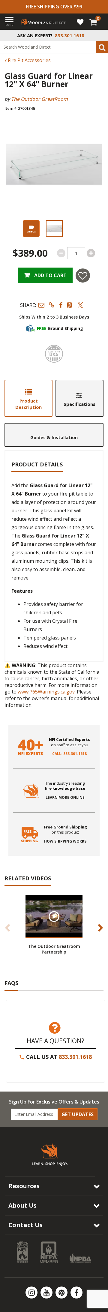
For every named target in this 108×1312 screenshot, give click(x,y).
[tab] (28, 398)
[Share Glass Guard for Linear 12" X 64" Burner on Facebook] (60, 305)
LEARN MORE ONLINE (65, 797)
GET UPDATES (78, 1114)
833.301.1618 (75, 1056)
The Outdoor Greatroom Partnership (54, 949)
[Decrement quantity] (61, 253)
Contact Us (25, 1225)
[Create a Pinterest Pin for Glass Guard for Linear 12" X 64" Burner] (70, 305)
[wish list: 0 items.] (80, 21)
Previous (7, 928)
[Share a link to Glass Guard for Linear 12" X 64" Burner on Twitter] (80, 305)
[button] (41, 305)
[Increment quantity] (90, 253)
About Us (22, 1205)
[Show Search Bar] (100, 35)
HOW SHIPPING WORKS (65, 841)
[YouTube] (47, 1292)
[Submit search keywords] (102, 47)
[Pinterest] (62, 1292)
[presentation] (54, 228)
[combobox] (54, 47)
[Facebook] (76, 1292)
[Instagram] (32, 1292)
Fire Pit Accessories (29, 60)
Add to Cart (50, 275)
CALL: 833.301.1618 (69, 753)
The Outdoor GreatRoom (39, 99)
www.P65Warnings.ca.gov (46, 691)
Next (101, 928)
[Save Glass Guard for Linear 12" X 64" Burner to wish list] (83, 275)
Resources (24, 1186)
